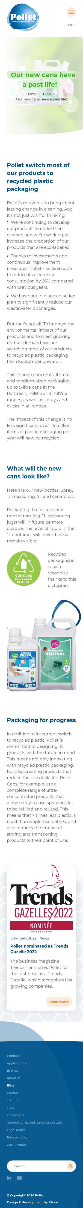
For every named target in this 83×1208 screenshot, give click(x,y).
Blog (47, 94)
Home (31, 94)
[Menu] (71, 12)
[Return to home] (33, 17)
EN (70, 25)
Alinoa (54, 1202)
